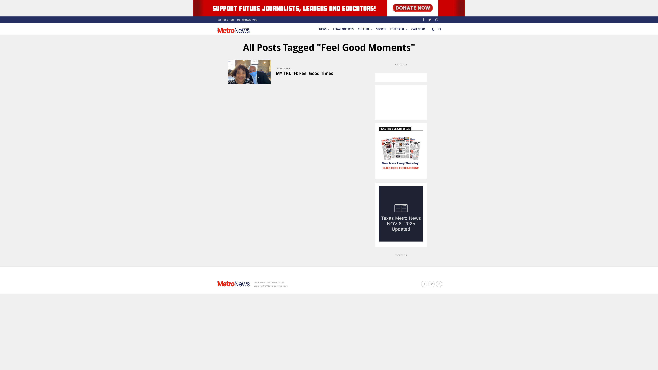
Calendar (418, 29)
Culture (363, 29)
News (323, 29)
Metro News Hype (247, 20)
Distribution (226, 20)
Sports (381, 29)
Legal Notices (343, 29)
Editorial (397, 29)
